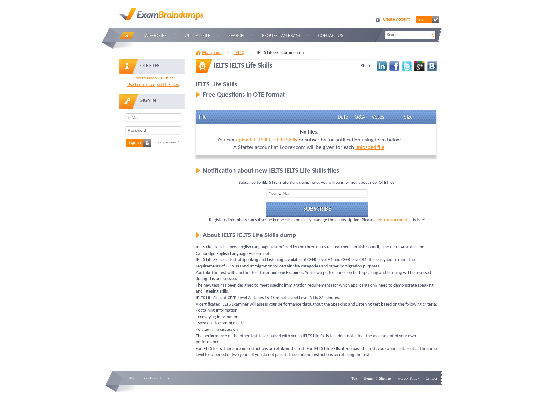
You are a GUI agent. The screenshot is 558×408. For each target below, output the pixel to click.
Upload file (197, 35)
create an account (390, 220)
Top (354, 378)
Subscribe (317, 209)
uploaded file (369, 147)
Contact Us (330, 35)
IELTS (239, 52)
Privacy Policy (408, 378)
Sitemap (385, 378)
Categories (154, 35)
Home (126, 35)
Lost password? (168, 142)
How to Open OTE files (153, 78)
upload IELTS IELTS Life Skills (266, 140)
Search (236, 35)
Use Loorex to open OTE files (153, 84)
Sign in (424, 19)
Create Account (396, 19)
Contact (431, 378)
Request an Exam (281, 35)
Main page (212, 52)
